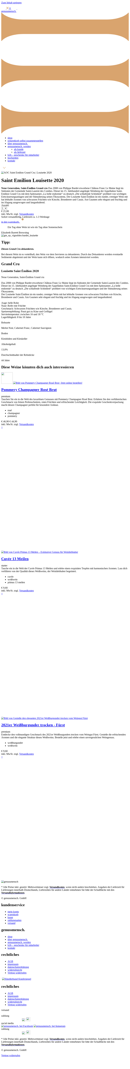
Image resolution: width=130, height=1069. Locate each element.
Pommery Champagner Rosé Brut (29, 390)
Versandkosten (26, 214)
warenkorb (13, 914)
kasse (10, 917)
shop (10, 137)
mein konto (13, 911)
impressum (13, 964)
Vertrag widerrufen (17, 972)
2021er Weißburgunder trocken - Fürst (33, 725)
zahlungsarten (14, 920)
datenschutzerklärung (18, 967)
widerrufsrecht (15, 970)
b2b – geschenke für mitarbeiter (23, 155)
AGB (10, 961)
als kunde (18, 149)
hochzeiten (13, 157)
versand (11, 923)
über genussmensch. (18, 143)
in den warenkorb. (12, 221)
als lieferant (19, 152)
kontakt (11, 160)
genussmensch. (8, 11)
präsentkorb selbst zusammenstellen (25, 140)
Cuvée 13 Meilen (15, 559)
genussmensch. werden (19, 146)
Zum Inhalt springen (11, 2)
